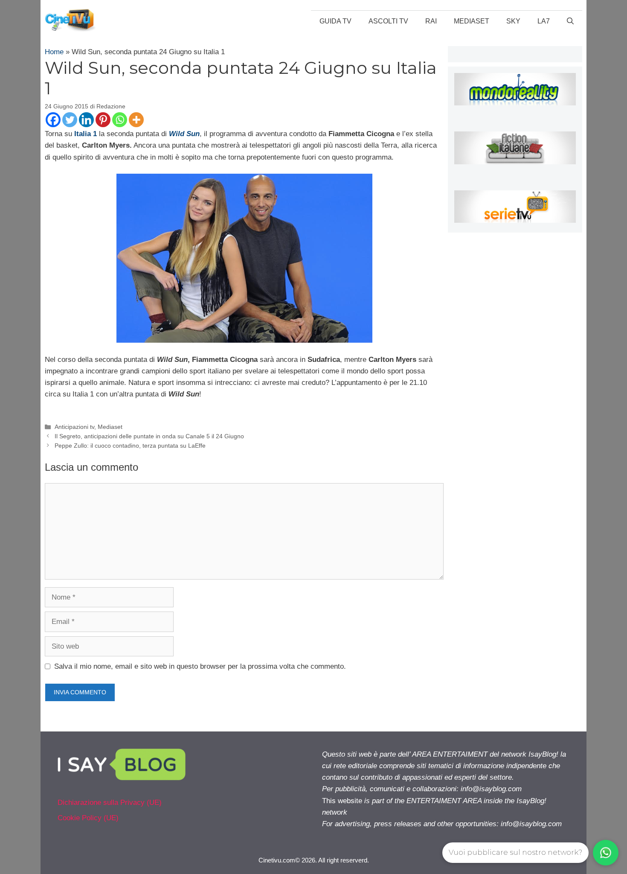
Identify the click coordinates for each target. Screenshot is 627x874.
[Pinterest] (103, 119)
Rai (431, 21)
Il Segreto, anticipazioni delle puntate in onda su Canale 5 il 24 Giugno (149, 436)
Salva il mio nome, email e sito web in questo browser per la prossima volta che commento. (200, 666)
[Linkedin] (86, 119)
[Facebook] (53, 119)
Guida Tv (335, 21)
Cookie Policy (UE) (88, 818)
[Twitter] (69, 119)
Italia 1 (85, 134)
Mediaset (471, 21)
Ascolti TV (388, 21)
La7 (543, 21)
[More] (136, 119)
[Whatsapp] (119, 119)
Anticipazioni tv (74, 426)
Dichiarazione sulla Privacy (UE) (110, 802)
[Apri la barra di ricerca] (570, 21)
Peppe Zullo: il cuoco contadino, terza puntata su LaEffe (130, 445)
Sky (513, 21)
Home (54, 52)
